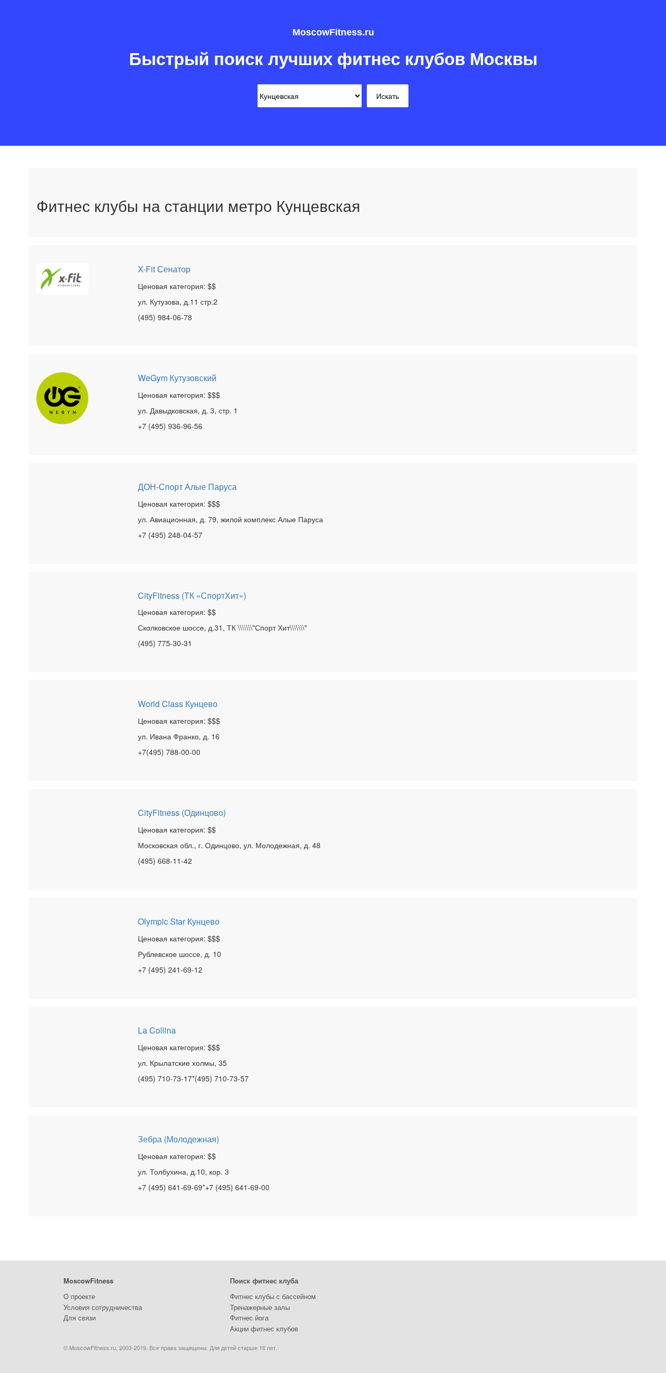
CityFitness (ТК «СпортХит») (192, 595)
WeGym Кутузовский (177, 378)
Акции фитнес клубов (264, 1328)
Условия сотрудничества (102, 1307)
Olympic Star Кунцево (179, 921)
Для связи (79, 1317)
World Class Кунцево (177, 704)
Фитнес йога (249, 1317)
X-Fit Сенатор (164, 269)
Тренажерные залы (260, 1307)
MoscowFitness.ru (333, 32)
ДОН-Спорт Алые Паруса (187, 487)
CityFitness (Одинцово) (182, 812)
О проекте (79, 1296)
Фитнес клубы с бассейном (273, 1296)
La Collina (157, 1030)
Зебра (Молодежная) (178, 1139)
